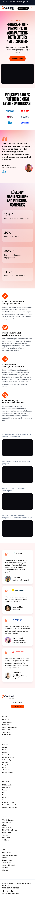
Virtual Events (7, 722)
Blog (3, 792)
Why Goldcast (7, 822)
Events (4, 752)
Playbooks (5, 797)
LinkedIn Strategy (8, 802)
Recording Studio (8, 757)
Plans (4, 767)
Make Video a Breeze (9, 830)
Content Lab (6, 755)
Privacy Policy (7, 860)
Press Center (6, 832)
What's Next (6, 827)
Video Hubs (6, 732)
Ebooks (4, 795)
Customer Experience (9, 855)
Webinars (5, 720)
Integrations (6, 765)
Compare (5, 747)
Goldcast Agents (8, 760)
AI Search (5, 762)
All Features (6, 770)
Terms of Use (6, 862)
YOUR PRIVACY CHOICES (10, 888)
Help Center (6, 852)
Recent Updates (7, 772)
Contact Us (17, 706)
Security (5, 867)
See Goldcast (23, 8)
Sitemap (5, 870)
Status (4, 857)
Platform (5, 750)
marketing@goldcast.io (13, 893)
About (4, 825)
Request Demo (17, 59)
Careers (5, 835)
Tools (4, 800)
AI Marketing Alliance (9, 807)
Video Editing (6, 730)
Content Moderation (9, 865)
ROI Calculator (7, 785)
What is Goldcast (8, 820)
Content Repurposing (9, 727)
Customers (6, 787)
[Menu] (31, 8)
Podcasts (5, 725)
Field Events (6, 735)
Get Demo (5, 840)
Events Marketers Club (10, 805)
